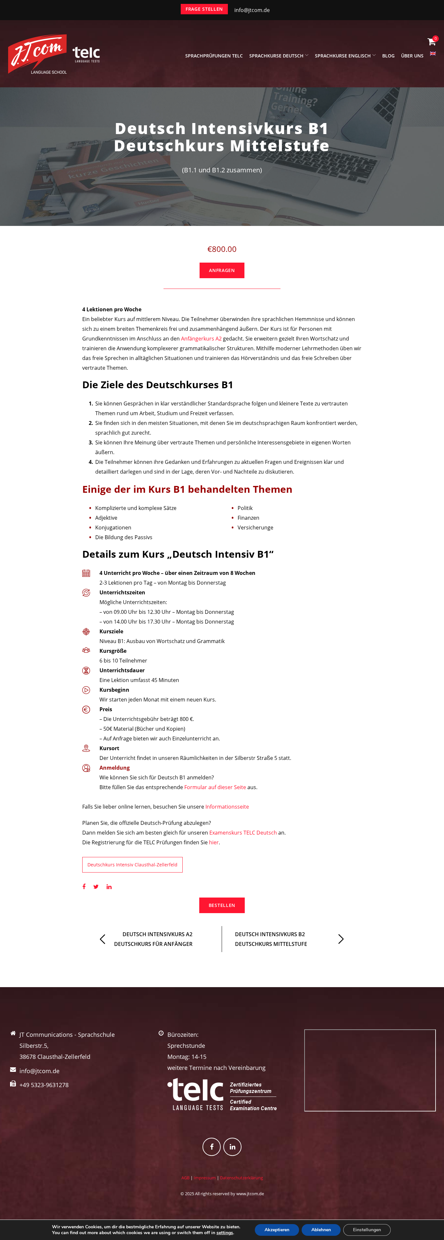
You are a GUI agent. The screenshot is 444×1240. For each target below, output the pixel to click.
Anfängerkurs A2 (201, 338)
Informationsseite (227, 806)
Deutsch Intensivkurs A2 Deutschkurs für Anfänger (153, 939)
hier (214, 842)
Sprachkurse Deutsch (276, 56)
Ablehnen (321, 1230)
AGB (185, 1178)
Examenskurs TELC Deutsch (243, 832)
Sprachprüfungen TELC (214, 56)
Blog (388, 56)
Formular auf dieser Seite (215, 787)
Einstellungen (367, 1230)
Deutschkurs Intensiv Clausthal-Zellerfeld (132, 865)
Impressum (205, 1178)
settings (224, 1233)
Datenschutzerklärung (241, 1178)
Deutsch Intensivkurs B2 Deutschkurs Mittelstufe (271, 939)
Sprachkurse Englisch (343, 56)
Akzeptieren (277, 1230)
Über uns (412, 56)
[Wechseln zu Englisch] (433, 57)
